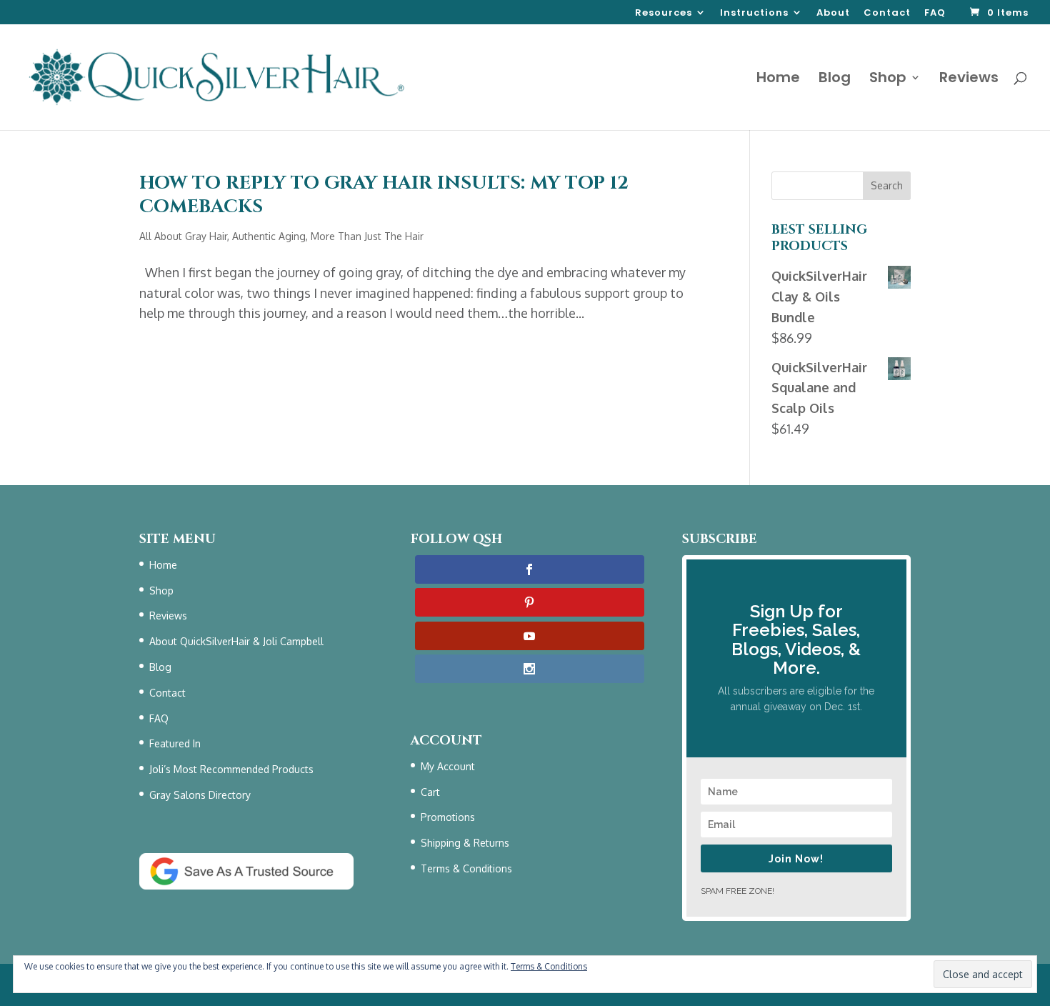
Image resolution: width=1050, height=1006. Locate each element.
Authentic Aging (269, 236)
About (833, 13)
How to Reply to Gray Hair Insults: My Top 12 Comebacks (384, 195)
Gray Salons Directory (200, 795)
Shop (887, 79)
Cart (430, 792)
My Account (448, 766)
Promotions (448, 817)
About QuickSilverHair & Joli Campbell (236, 641)
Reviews (969, 79)
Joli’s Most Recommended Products (231, 769)
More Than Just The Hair (367, 236)
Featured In (175, 743)
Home (778, 79)
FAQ (935, 13)
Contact (887, 13)
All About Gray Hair (183, 236)
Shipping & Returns (465, 843)
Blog (835, 79)
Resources (663, 13)
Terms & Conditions (466, 868)
